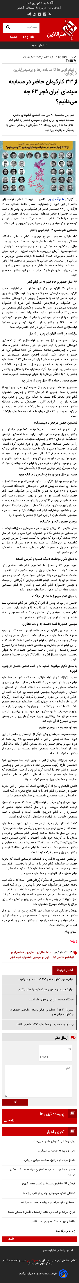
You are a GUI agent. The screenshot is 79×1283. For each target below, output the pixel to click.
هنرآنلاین (57, 199)
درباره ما (41, 8)
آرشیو (20, 8)
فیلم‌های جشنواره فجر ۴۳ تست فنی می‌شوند (45, 979)
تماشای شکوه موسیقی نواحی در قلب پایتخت (49, 1193)
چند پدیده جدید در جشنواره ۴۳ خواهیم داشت (44, 1024)
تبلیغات (29, 8)
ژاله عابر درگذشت (65, 1231)
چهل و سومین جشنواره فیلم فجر (30, 957)
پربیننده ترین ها (52, 1114)
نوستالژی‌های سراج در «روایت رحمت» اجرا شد (47, 1202)
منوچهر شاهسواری (22, 952)
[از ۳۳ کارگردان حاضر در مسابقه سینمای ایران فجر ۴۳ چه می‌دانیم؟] (39, 168)
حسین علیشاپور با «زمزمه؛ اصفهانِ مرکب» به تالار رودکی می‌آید (42, 1172)
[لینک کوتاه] (74, 61)
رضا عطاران (44, 952)
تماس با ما (66, 1250)
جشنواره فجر (51, 1250)
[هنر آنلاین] (62, 30)
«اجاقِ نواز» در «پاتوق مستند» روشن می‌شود (49, 1160)
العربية (13, 37)
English (28, 37)
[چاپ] (67, 61)
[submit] (15, 1102)
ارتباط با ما (55, 8)
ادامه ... (9, 1121)
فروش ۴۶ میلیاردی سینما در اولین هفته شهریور (47, 1184)
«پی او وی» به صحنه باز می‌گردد (56, 1151)
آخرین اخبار (56, 1132)
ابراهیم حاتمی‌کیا (63, 957)
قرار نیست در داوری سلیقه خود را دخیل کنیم (45, 989)
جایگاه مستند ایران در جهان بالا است (51, 999)
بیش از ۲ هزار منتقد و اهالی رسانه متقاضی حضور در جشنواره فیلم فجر (41, 1012)
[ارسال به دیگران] (71, 61)
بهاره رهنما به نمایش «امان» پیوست (54, 1141)
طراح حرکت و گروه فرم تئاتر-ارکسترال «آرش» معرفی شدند (41, 1212)
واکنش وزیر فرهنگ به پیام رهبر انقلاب (53, 1221)
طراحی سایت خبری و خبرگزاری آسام (38, 1273)
